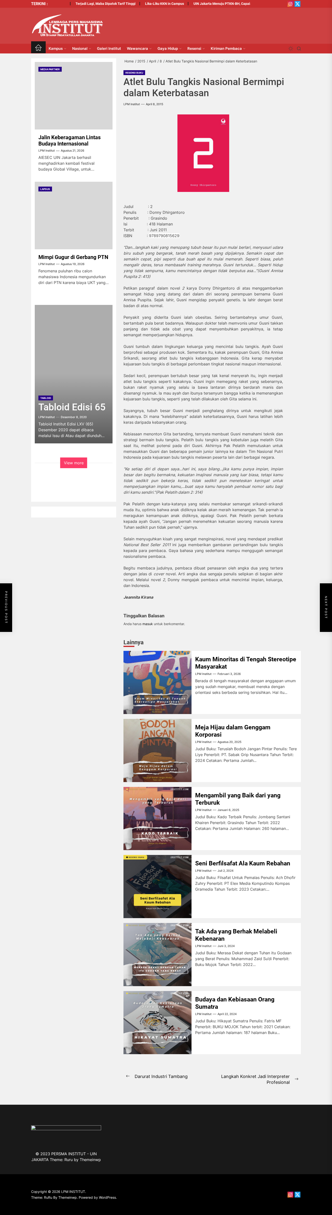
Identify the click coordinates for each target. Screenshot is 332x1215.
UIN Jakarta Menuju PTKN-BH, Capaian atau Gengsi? (221, 4)
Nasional (79, 48)
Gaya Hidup (167, 48)
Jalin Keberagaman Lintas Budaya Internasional (69, 140)
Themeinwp (90, 1159)
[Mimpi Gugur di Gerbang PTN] (74, 215)
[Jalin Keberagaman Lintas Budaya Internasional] (74, 95)
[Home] (38, 48)
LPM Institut (131, 104)
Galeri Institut (109, 48)
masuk (147, 624)
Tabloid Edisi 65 (71, 407)
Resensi (194, 48)
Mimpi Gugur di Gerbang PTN (73, 257)
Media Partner (50, 69)
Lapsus (45, 189)
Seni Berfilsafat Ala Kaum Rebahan (242, 863)
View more (74, 462)
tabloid (45, 397)
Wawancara (137, 48)
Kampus (56, 48)
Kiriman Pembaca (226, 48)
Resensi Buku (134, 72)
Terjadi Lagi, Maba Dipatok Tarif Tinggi (92, 4)
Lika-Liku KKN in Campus (150, 4)
